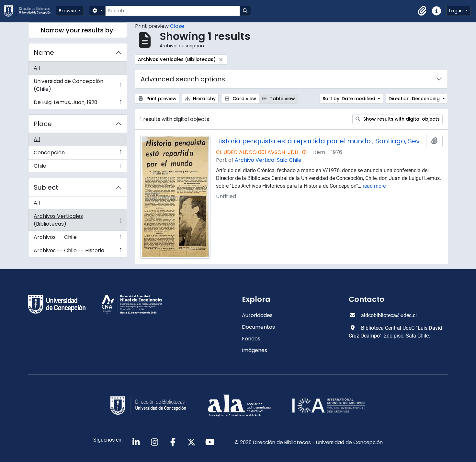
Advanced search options (183, 79)
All (37, 68)
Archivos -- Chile (77, 238)
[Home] (30, 11)
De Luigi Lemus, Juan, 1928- (77, 104)
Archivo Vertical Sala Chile (268, 160)
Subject (46, 187)
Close (177, 26)
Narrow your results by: (78, 30)
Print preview (160, 98)
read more (374, 186)
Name (44, 52)
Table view (281, 98)
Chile (77, 167)
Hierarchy (204, 98)
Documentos (258, 327)
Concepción (77, 154)
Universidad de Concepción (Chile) (77, 85)
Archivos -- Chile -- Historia (77, 252)
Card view (243, 98)
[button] (422, 11)
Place (43, 123)
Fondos (251, 338)
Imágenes (254, 350)
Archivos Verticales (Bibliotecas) (77, 220)
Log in (456, 10)
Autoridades (257, 315)
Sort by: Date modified (350, 98)
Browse (68, 10)
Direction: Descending (415, 98)
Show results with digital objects (401, 119)
